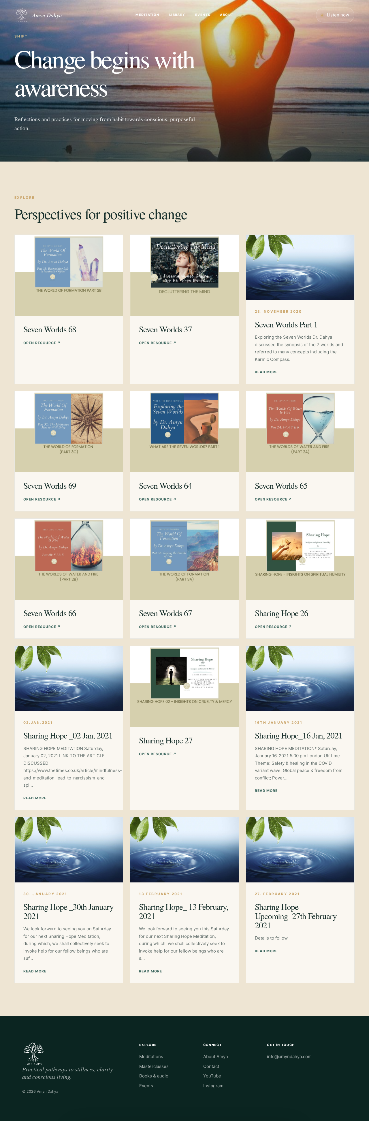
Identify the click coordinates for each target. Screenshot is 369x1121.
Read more (266, 372)
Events (202, 15)
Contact (211, 1066)
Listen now (337, 15)
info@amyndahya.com (289, 1056)
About (226, 15)
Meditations (151, 1056)
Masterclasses (154, 1066)
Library (177, 15)
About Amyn (215, 1056)
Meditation (147, 15)
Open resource (42, 343)
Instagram (213, 1085)
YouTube (212, 1076)
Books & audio (153, 1076)
